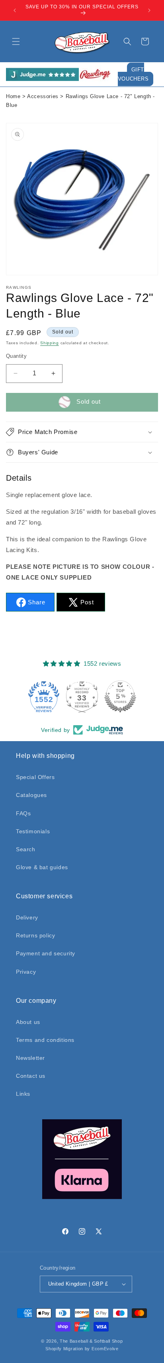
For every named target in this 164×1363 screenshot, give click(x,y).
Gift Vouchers (133, 74)
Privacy (26, 971)
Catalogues (31, 795)
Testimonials (33, 831)
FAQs (23, 813)
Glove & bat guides (42, 867)
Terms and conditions (45, 1040)
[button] (16, 41)
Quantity (16, 356)
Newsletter (30, 1058)
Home (13, 96)
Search (25, 849)
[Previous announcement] (14, 10)
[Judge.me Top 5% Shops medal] (120, 696)
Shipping (49, 343)
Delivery (27, 917)
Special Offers (35, 777)
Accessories (43, 96)
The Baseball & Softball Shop (91, 1341)
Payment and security (45, 953)
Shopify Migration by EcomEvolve (82, 1348)
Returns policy (35, 935)
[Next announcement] (149, 10)
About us (28, 1022)
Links (23, 1094)
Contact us (30, 1076)
